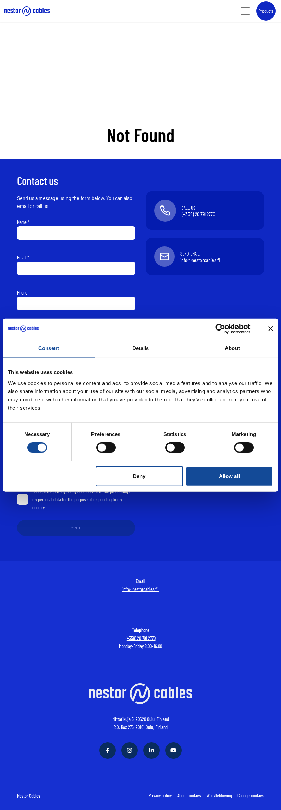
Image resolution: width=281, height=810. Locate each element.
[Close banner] (270, 328)
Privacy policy (160, 795)
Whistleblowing (219, 795)
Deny (139, 476)
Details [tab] (140, 348)
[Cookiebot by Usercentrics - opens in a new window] (226, 328)
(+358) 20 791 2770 (141, 638)
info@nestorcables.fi (140, 589)
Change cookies (250, 795)
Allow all (229, 476)
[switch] (106, 447)
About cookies (189, 795)
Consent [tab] (48, 348)
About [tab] (232, 348)
